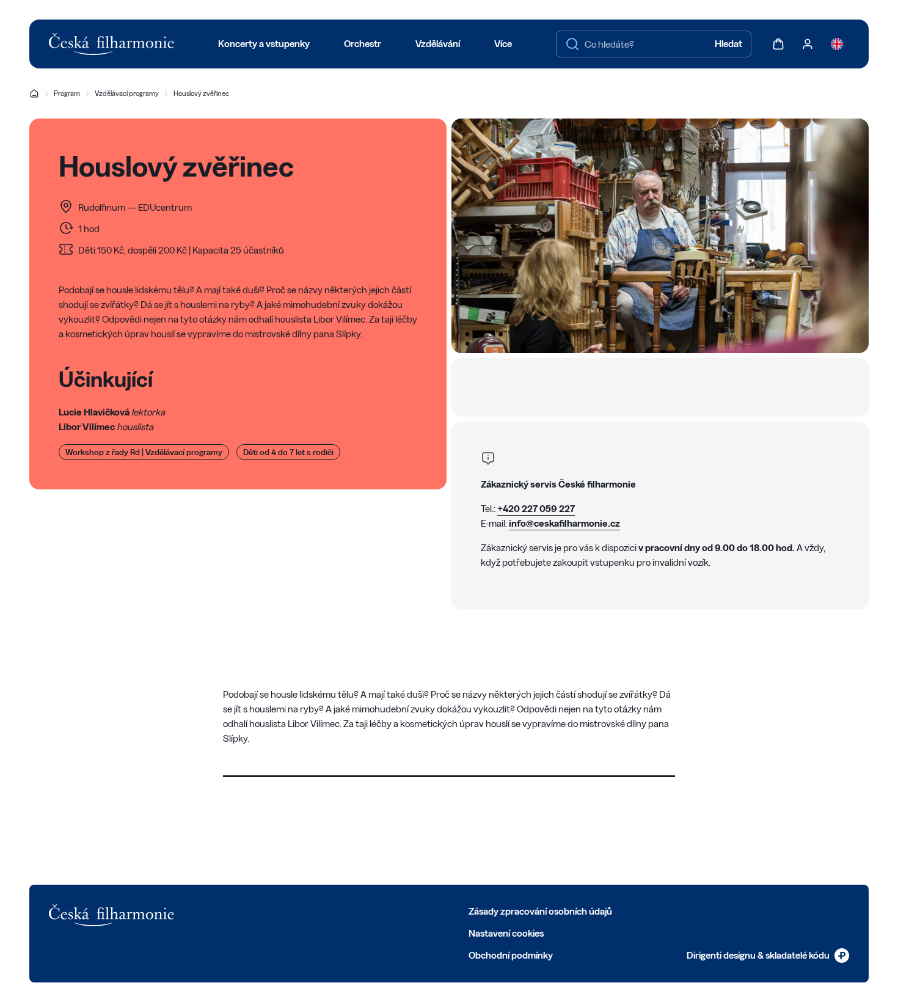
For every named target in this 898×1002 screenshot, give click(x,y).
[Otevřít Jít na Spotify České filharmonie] (320, 910)
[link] (768, 955)
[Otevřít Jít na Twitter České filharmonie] (239, 910)
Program (67, 93)
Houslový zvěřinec (201, 93)
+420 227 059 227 (536, 508)
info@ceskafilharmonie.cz (564, 523)
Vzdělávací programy (127, 93)
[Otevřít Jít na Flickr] (347, 910)
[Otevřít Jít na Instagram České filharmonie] (266, 910)
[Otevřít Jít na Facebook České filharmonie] (212, 910)
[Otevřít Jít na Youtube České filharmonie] (293, 910)
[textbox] (653, 44)
